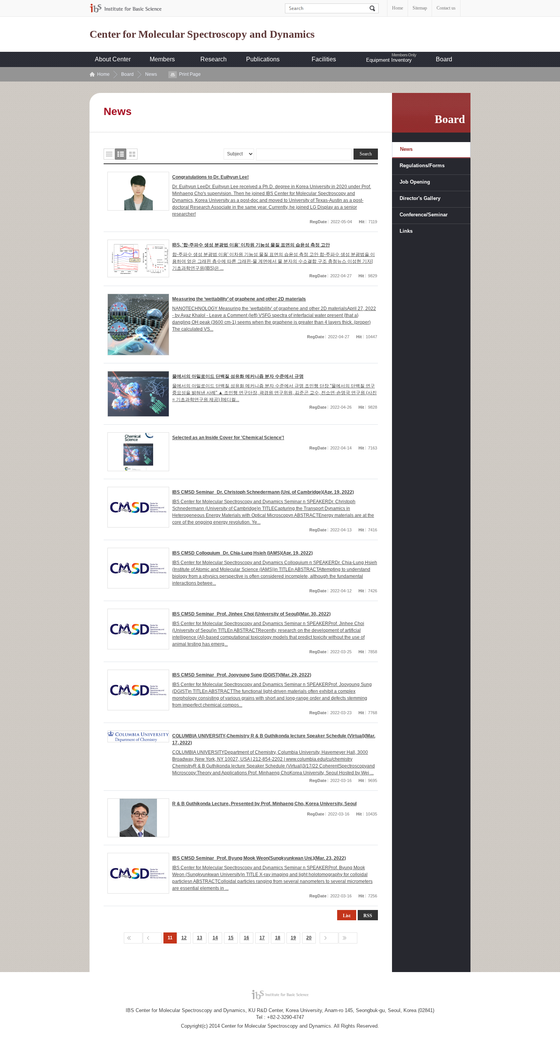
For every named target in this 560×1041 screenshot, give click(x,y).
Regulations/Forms (422, 165)
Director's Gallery (420, 198)
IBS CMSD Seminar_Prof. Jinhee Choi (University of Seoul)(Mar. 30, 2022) (251, 614)
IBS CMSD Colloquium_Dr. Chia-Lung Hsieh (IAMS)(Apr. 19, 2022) (242, 553)
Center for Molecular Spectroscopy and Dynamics (202, 34)
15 (231, 937)
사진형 (132, 154)
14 (215, 937)
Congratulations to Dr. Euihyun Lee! (210, 177)
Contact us (446, 8)
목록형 (109, 154)
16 (246, 937)
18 (277, 937)
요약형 (120, 154)
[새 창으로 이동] (126, 8)
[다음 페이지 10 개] (329, 937)
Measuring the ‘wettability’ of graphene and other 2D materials (239, 299)
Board (444, 59)
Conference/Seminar (424, 214)
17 (262, 937)
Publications (263, 59)
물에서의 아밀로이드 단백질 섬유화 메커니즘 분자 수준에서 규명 (238, 376)
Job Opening (415, 182)
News (151, 74)
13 (199, 937)
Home (397, 8)
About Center (113, 59)
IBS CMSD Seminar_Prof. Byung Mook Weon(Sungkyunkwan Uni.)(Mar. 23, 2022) (259, 858)
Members (162, 59)
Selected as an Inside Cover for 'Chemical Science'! (228, 437)
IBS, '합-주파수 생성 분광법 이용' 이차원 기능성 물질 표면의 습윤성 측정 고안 (251, 245)
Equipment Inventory (389, 60)
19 (293, 937)
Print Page (190, 74)
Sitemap (420, 8)
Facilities (324, 59)
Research (213, 59)
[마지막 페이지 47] (348, 937)
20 (309, 937)
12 (184, 937)
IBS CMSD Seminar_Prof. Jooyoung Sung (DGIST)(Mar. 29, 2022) (241, 675)
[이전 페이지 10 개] (152, 937)
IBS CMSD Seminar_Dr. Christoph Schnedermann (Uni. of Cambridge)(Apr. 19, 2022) (263, 492)
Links (406, 231)
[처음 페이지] (133, 937)
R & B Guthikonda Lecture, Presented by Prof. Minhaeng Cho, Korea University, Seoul (264, 803)
